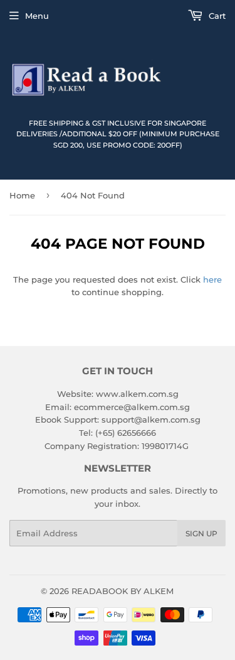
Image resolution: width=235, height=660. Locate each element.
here (212, 279)
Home (22, 195)
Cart (216, 16)
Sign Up (201, 533)
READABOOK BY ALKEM (122, 591)
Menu (37, 16)
